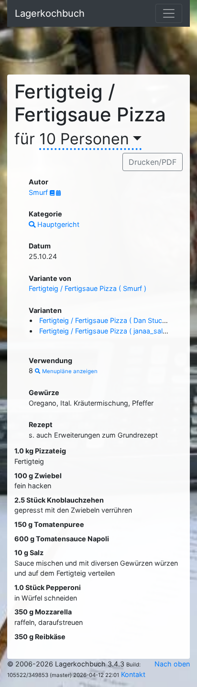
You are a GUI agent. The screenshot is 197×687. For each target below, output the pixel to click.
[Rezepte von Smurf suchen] (53, 193)
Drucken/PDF (152, 162)
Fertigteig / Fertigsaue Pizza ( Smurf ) (87, 288)
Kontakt (133, 674)
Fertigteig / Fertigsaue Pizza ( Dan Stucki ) (105, 320)
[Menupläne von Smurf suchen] (58, 193)
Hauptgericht (57, 224)
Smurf (39, 192)
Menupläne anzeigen (69, 371)
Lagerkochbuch (50, 13)
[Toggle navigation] (168, 13)
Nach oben (172, 664)
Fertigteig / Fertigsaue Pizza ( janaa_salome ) (110, 331)
